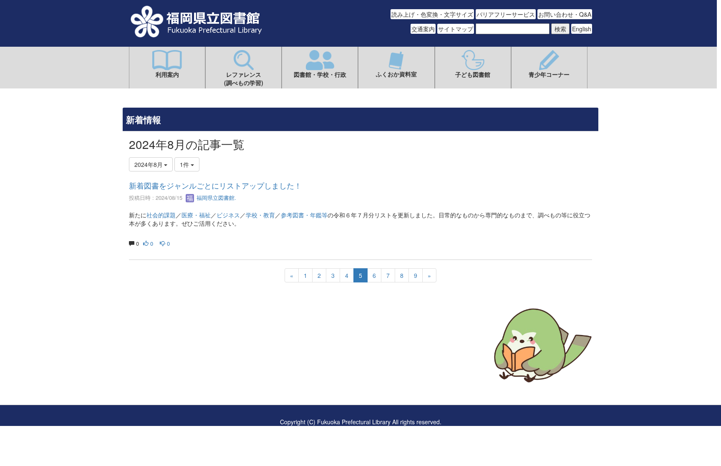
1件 (185, 164)
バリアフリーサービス (505, 14)
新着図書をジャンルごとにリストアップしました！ (215, 185)
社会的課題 (161, 215)
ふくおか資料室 (396, 74)
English (581, 29)
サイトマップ (455, 29)
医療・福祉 (196, 215)
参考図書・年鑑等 (304, 215)
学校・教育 (260, 215)
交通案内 (423, 29)
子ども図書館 (472, 74)
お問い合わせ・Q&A (564, 14)
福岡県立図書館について (161, 370)
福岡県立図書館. (215, 198)
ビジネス (228, 215)
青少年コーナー (549, 74)
